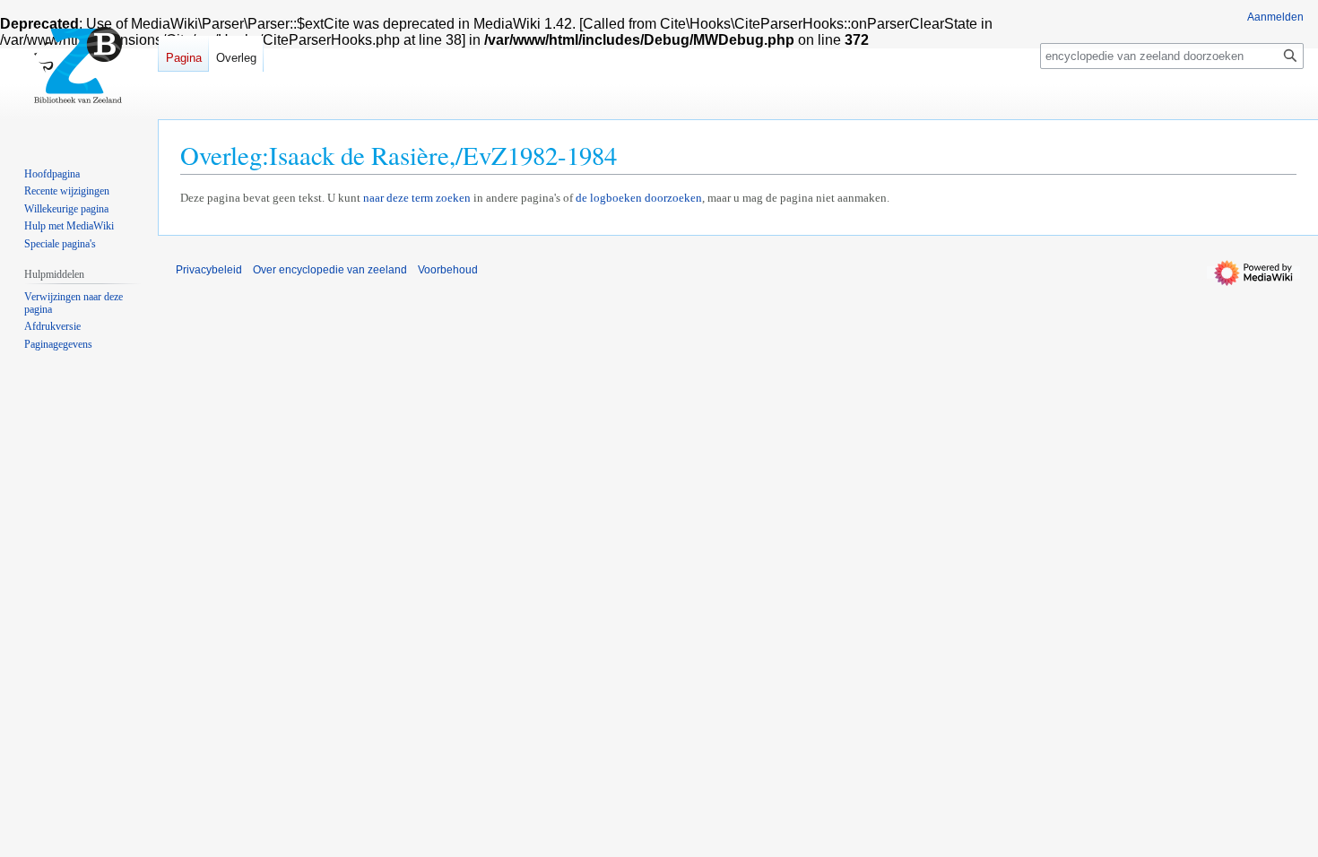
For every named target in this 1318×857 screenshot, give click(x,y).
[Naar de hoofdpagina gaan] (79, 71)
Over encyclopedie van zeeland (330, 270)
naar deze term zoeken (417, 197)
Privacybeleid (209, 270)
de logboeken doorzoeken (639, 197)
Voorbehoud (448, 270)
